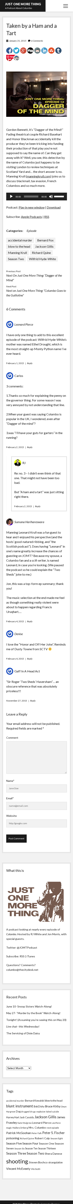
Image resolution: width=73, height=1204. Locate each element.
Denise (18, 634)
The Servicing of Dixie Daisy (23, 1033)
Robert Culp (42, 1138)
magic (9, 1127)
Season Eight (56, 1138)
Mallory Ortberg (20, 1127)
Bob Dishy (39, 1106)
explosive (40, 1111)
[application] (36, 196)
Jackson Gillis (44, 246)
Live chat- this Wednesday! (23, 1026)
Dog (18, 1111)
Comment (12, 737)
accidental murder (20, 240)
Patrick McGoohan (18, 1133)
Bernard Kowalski (34, 1100)
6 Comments (37, 40)
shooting (17, 1161)
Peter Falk (37, 1133)
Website (11, 815)
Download (54, 207)
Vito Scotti (35, 1169)
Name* (10, 780)
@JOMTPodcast (27, 947)
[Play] (11, 196)
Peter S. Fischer (53, 1133)
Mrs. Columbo (37, 1127)
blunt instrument (19, 1106)
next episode (53, 1127)
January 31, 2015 (17, 40)
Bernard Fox (45, 240)
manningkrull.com (38, 176)
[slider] (59, 196)
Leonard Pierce (23, 324)
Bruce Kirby (53, 1106)
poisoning (12, 1138)
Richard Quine (41, 252)
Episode (31, 230)
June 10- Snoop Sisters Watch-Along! (29, 1006)
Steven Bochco (38, 1162)
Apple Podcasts (31, 216)
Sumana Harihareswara (29, 522)
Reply (30, 363)
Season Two (16, 259)
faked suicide (52, 1111)
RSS (46, 216)
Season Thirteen (47, 1148)
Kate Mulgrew (25, 1123)
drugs (33, 1111)
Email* (10, 798)
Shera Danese (53, 1153)
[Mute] (51, 196)
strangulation (55, 1162)
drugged (25, 1111)
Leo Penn (56, 1123)
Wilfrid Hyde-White (42, 259)
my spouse (52, 555)
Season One (46, 1143)
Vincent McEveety (18, 1168)
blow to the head (19, 246)
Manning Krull (17, 252)
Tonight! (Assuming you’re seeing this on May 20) (36, 1019)
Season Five (14, 1143)
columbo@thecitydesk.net (22, 969)
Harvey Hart (12, 1117)
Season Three (16, 1153)
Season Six (19, 1148)
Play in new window (32, 207)
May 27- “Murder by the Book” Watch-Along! (33, 1013)
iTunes (31, 956)
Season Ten (31, 1148)
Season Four (30, 1143)
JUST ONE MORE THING (23, 4)
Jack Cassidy (27, 1117)
